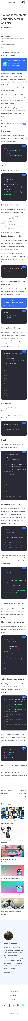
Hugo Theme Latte (18, 1009)
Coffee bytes (12, 2)
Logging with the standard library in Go (11, 895)
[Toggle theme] (23, 2)
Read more (7, 972)
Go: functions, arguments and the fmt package (22, 793)
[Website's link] (23, 1006)
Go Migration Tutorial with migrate (10, 878)
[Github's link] (5, 1006)
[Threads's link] (10, 1006)
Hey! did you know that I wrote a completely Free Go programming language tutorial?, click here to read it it (16, 64)
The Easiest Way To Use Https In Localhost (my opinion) (10, 822)
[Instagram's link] (14, 1006)
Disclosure (13, 999)
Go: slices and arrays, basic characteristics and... (7, 793)
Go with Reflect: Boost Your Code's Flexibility (10, 861)
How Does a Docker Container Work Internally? (11, 913)
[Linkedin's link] (18, 1006)
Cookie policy (13, 995)
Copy (23, 146)
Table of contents (7, 27)
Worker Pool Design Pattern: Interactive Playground (12, 841)
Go (2, 47)
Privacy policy (14, 991)
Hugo (12, 1009)
